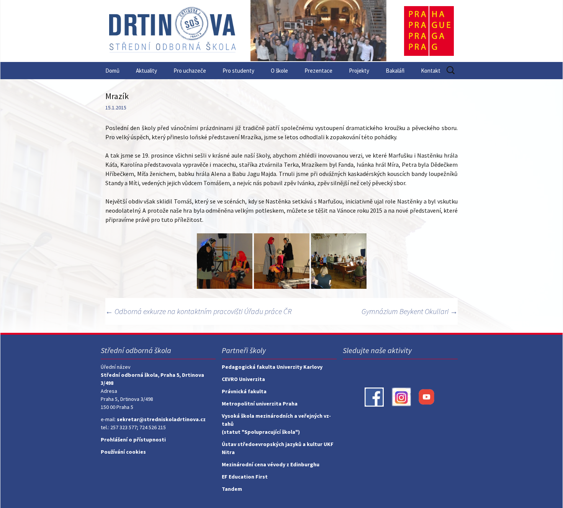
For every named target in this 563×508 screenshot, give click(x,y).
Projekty (359, 70)
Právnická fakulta (244, 391)
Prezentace (318, 70)
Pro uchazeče (189, 70)
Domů (112, 70)
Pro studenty (238, 70)
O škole (279, 70)
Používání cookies (123, 451)
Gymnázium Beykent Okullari (410, 311)
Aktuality (146, 70)
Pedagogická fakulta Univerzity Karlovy (272, 366)
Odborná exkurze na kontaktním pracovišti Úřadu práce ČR (198, 311)
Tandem (232, 488)
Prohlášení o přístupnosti (133, 439)
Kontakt (430, 70)
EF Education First (245, 476)
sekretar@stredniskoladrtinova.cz (161, 419)
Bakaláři (395, 70)
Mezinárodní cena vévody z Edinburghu (270, 464)
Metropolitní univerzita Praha (260, 403)
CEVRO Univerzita (243, 379)
